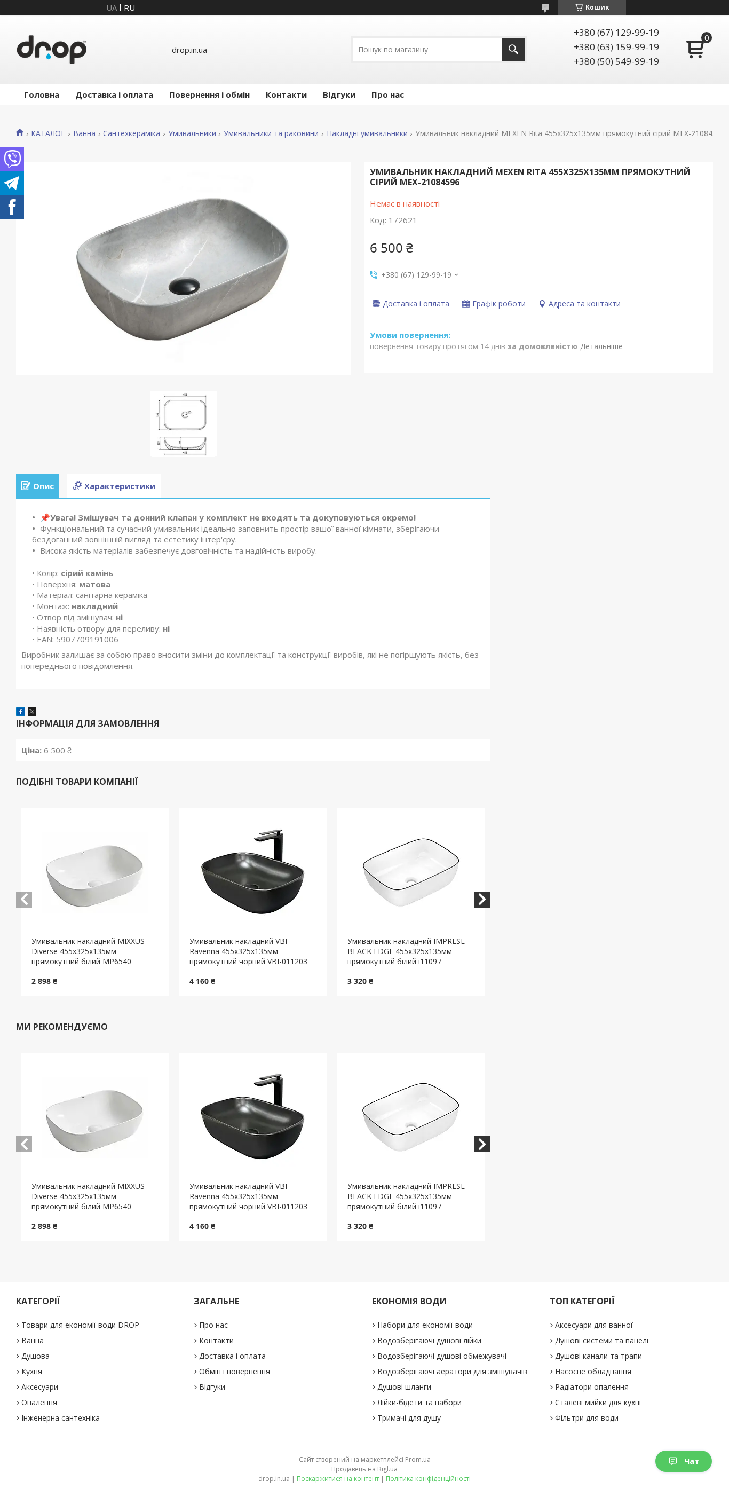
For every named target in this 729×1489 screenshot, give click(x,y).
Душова (35, 1356)
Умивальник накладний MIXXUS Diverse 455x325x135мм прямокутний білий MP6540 (88, 951)
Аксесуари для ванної (594, 1325)
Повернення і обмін (209, 94)
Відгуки (339, 94)
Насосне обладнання (593, 1371)
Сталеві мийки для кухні (598, 1402)
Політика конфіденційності (428, 1478)
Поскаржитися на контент (338, 1478)
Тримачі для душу (409, 1418)
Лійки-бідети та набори (419, 1402)
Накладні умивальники (367, 133)
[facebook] (20, 712)
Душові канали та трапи (598, 1356)
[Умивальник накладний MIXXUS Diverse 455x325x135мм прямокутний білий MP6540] (95, 872)
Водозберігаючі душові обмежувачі (441, 1356)
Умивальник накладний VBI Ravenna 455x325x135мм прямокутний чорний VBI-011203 (248, 951)
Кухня (31, 1371)
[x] (32, 712)
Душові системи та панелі (601, 1340)
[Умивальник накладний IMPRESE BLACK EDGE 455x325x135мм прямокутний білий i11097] (411, 872)
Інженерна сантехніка (60, 1418)
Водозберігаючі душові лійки (429, 1340)
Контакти (286, 94)
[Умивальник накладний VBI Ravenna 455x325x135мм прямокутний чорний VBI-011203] (253, 872)
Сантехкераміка (131, 133)
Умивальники (192, 133)
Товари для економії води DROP (80, 1325)
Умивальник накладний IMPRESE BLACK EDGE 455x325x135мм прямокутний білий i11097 (406, 951)
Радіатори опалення (592, 1387)
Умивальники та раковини (271, 133)
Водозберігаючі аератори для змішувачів (452, 1371)
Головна (41, 94)
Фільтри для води (587, 1418)
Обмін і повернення (234, 1371)
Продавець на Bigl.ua (364, 1469)
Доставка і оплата (114, 94)
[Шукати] (513, 49)
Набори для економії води (425, 1325)
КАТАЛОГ (48, 133)
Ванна (84, 133)
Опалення (39, 1402)
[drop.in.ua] (52, 49)
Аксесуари (39, 1387)
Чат (691, 1461)
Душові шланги (404, 1387)
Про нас (387, 94)
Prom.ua (418, 1459)
